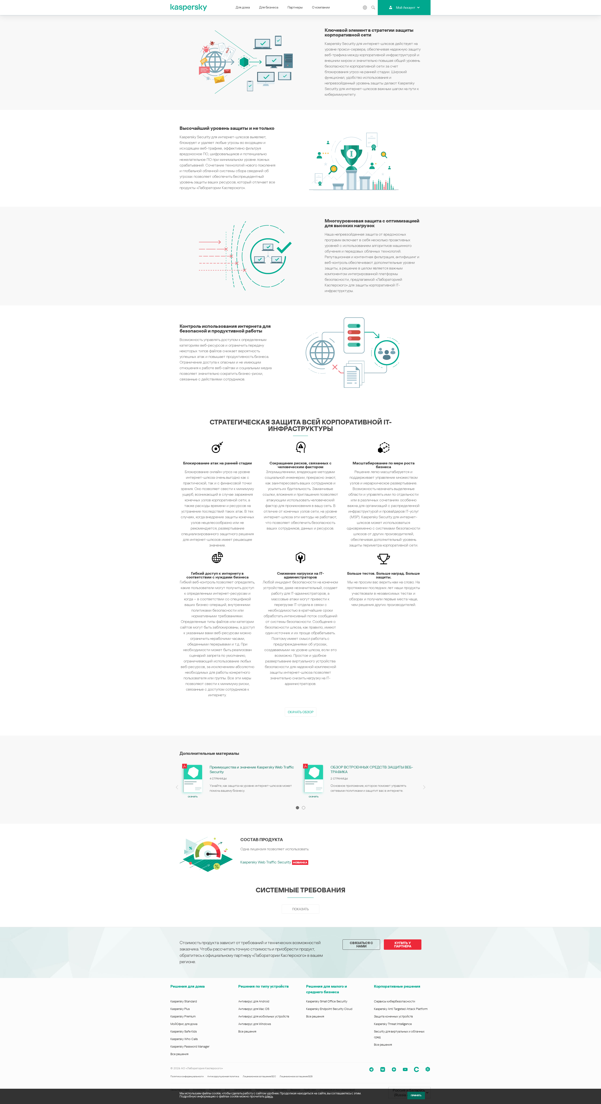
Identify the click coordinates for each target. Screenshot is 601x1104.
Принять (416, 1095)
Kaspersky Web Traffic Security (273, 862)
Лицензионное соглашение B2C (259, 1076)
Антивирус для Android (253, 1001)
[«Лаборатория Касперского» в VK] (382, 1069)
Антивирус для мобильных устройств (263, 1016)
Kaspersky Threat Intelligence (393, 1024)
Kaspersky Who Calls (184, 1039)
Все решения (179, 1054)
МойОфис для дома (183, 1024)
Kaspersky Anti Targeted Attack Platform (401, 1009)
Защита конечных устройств (393, 1016)
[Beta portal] (428, 1069)
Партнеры (295, 7)
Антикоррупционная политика (223, 1076)
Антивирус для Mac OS (253, 1009)
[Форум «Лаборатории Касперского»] (416, 1069)
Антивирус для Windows (254, 1024)
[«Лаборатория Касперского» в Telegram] (371, 1069)
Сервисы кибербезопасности (394, 1001)
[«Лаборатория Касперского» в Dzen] (394, 1069)
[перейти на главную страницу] (189, 7)
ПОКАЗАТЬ (300, 909)
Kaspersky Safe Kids (183, 1031)
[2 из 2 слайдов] (303, 808)
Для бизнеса (268, 7)
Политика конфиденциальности (187, 1076)
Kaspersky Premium (183, 1016)
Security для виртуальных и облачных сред (399, 1034)
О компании (321, 7)
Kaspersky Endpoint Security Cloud (329, 1009)
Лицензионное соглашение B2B (296, 1076)
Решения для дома (187, 986)
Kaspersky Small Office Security (326, 1001)
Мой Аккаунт (405, 7)
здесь (269, 1096)
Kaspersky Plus (180, 1009)
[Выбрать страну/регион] (365, 7)
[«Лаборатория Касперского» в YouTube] (405, 1069)
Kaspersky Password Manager (189, 1046)
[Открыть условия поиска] (373, 7)
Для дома (243, 7)
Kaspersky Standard (183, 1001)
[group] (240, 781)
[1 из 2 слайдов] (297, 808)
